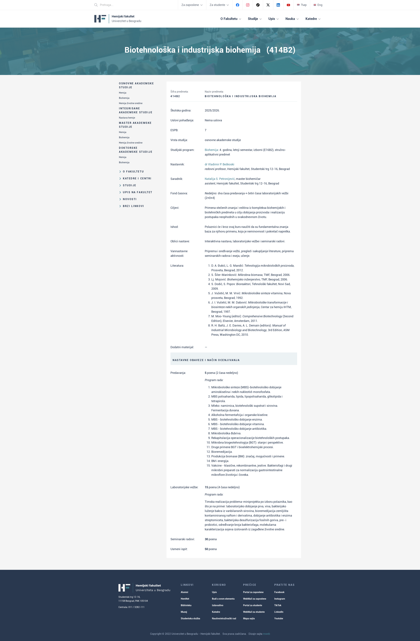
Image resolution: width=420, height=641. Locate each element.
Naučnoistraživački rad (224, 618)
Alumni (184, 592)
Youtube (278, 618)
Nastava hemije (127, 117)
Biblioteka (186, 605)
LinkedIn (278, 612)
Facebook (279, 592)
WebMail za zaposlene (254, 598)
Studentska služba (190, 618)
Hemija (122, 92)
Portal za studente (252, 605)
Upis (214, 592)
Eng (319, 5)
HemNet (185, 598)
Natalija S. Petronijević (220, 179)
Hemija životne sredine (130, 103)
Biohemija (124, 98)
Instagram (279, 598)
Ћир (304, 5)
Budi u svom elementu (223, 598)
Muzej (184, 612)
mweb (266, 633)
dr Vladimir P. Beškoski (219, 164)
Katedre (216, 612)
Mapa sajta (249, 618)
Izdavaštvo (217, 605)
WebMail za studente (254, 612)
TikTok (277, 605)
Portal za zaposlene (253, 592)
